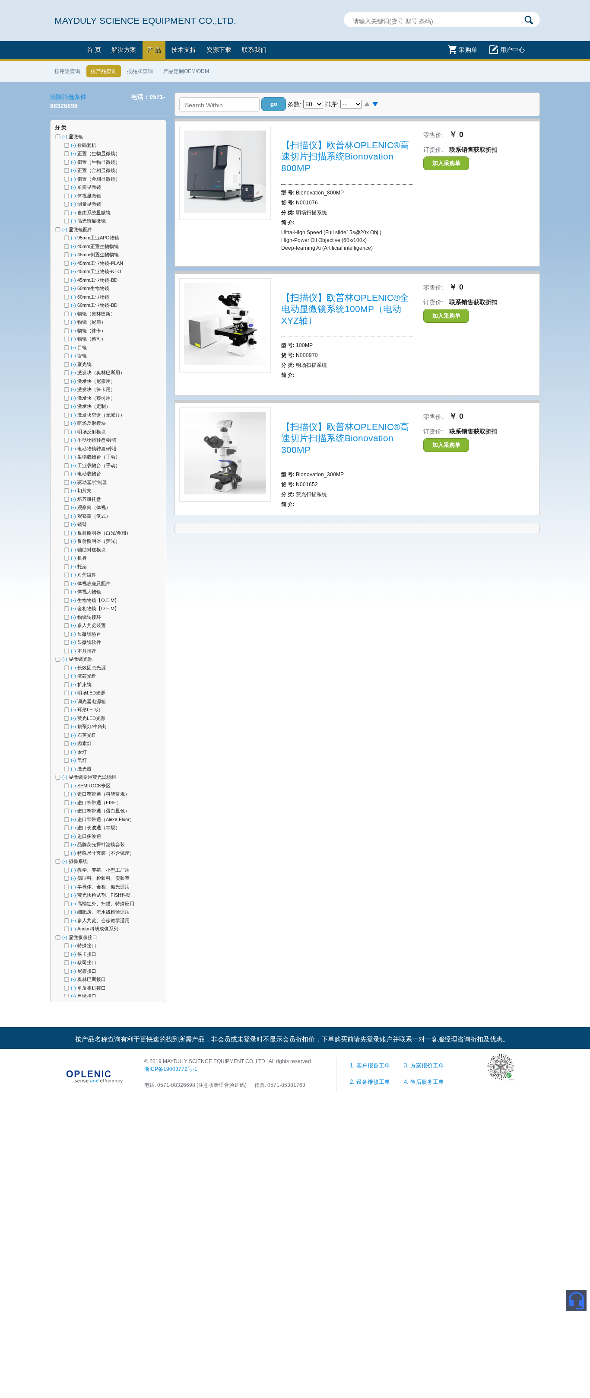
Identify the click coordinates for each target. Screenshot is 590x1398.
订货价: (433, 149)
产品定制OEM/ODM (186, 71)
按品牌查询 (140, 71)
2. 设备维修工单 (371, 1082)
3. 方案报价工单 (424, 1066)
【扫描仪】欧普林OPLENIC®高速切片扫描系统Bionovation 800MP (345, 156)
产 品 (154, 49)
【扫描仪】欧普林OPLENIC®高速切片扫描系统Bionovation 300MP (345, 438)
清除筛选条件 (68, 96)
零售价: (433, 134)
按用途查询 (67, 71)
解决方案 (123, 49)
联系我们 (254, 49)
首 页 (94, 49)
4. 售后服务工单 (424, 1082)
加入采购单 (446, 163)
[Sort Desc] (375, 104)
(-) (65, 136)
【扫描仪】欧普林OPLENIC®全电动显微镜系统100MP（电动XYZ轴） (345, 309)
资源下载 (219, 49)
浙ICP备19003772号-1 (170, 1069)
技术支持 (184, 49)
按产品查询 (104, 71)
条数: (294, 104)
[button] (273, 104)
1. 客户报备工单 (371, 1066)
